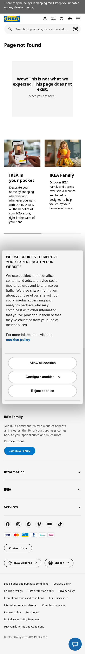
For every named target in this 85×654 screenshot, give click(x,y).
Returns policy (12, 612)
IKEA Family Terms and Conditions (24, 626)
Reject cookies (42, 391)
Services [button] (11, 507)
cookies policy (18, 339)
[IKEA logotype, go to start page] (12, 19)
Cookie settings (13, 591)
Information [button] (14, 472)
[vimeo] (38, 524)
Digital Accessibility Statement (22, 619)
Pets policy (32, 612)
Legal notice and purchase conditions (26, 583)
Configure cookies (40, 377)
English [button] (59, 563)
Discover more (14, 441)
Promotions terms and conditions (24, 598)
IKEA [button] (7, 489)
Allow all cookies (43, 363)
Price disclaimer (58, 598)
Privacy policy (67, 591)
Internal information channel (20, 605)
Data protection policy (41, 591)
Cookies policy (62, 583)
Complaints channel (53, 605)
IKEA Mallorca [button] (23, 563)
